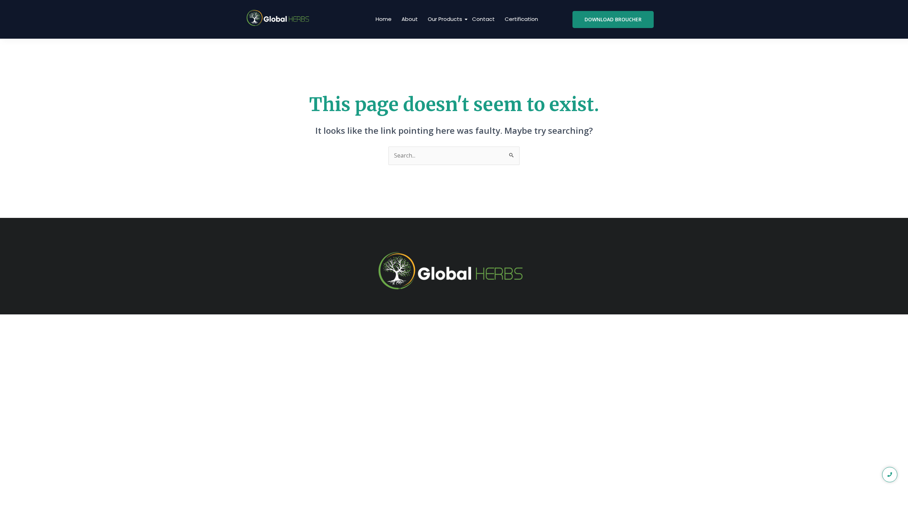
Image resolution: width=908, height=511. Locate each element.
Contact (483, 19)
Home (384, 19)
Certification (521, 19)
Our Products (445, 19)
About (410, 19)
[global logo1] (279, 18)
